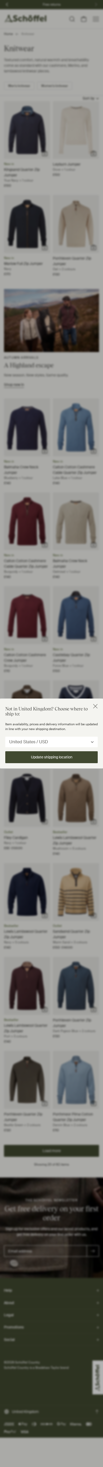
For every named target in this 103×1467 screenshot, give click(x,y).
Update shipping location (51, 757)
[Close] (95, 706)
